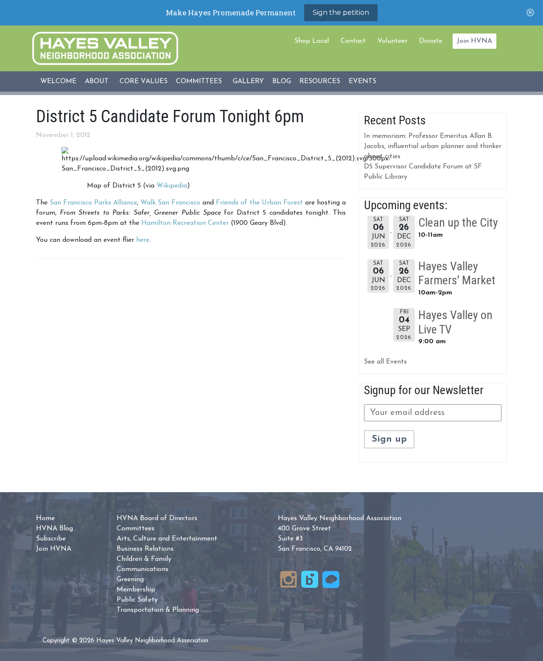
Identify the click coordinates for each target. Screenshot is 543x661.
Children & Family (144, 559)
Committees (199, 81)
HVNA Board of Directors (157, 518)
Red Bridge (475, 641)
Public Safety (137, 600)
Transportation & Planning (158, 610)
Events (362, 81)
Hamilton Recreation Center (185, 223)
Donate (430, 41)
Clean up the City (458, 223)
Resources (319, 81)
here (142, 240)
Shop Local (311, 41)
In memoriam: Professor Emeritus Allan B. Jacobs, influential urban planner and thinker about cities (432, 146)
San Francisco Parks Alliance (93, 202)
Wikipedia (172, 185)
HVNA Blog (54, 528)
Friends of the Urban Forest (260, 202)
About (97, 81)
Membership (136, 589)
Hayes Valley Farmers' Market (456, 273)
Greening (130, 579)
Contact (353, 41)
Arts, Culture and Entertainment (167, 538)
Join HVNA (474, 41)
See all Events (385, 362)
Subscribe (51, 538)
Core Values (144, 81)
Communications (142, 569)
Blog (281, 81)
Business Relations (145, 549)
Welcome (58, 81)
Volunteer (392, 41)
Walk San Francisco (170, 202)
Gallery (248, 81)
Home (45, 518)
